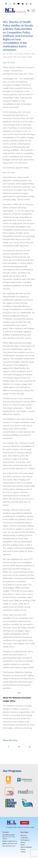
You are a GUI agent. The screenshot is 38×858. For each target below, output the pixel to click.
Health (10, 57)
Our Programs (25, 840)
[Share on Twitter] (19, 747)
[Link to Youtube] (18, 3)
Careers (23, 852)
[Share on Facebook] (8, 747)
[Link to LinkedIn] (22, 3)
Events (23, 845)
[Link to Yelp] (30, 3)
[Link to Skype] (26, 3)
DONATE (24, 823)
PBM (15, 57)
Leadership (24, 838)
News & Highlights (26, 847)
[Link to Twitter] (10, 3)
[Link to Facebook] (6, 3)
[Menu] (32, 10)
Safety (29, 57)
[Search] (27, 10)
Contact (23, 849)
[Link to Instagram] (14, 3)
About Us (23, 835)
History (23, 842)
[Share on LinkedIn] (29, 747)
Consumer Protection (23, 54)
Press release (22, 57)
